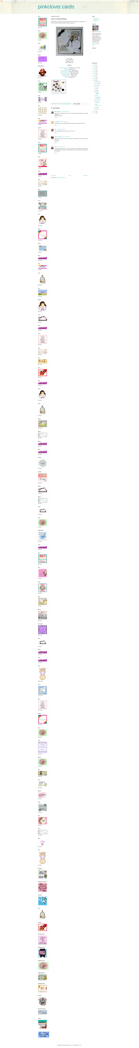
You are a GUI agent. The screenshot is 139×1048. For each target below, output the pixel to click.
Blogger (80, 1045)
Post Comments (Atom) (60, 177)
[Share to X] (76, 103)
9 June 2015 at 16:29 (61, 146)
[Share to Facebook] (78, 103)
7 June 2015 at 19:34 (61, 129)
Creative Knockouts (64, 71)
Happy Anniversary (97, 105)
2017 (95, 76)
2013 (95, 112)
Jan (55, 129)
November (97, 83)
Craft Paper (57, 121)
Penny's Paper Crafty (65, 73)
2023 (95, 66)
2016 (95, 78)
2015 (95, 80)
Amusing (66, 69)
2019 (95, 73)
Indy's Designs (58, 111)
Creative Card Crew (66, 74)
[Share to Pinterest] (79, 103)
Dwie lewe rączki (58, 136)
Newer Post (53, 175)
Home (70, 175)
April (96, 107)
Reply (56, 117)
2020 (95, 71)
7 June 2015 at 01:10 (65, 111)
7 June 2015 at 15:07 (64, 121)
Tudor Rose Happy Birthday (96, 92)
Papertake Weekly (66, 75)
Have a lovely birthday (97, 102)
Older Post (85, 175)
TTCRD (66, 77)
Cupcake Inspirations (63, 67)
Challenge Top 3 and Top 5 (96, 20)
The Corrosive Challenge (66, 70)
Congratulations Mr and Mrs (97, 98)
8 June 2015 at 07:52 (66, 136)
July (95, 88)
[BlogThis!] (75, 103)
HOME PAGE (96, 18)
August (96, 86)
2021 (95, 70)
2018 (95, 75)
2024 (95, 65)
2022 (95, 68)
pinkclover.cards (56, 6)
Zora (55, 146)
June (96, 90)
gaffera (71, 1045)
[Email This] (74, 103)
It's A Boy (96, 95)
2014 (95, 111)
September (97, 85)
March (96, 109)
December (97, 81)
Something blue (97, 99)
